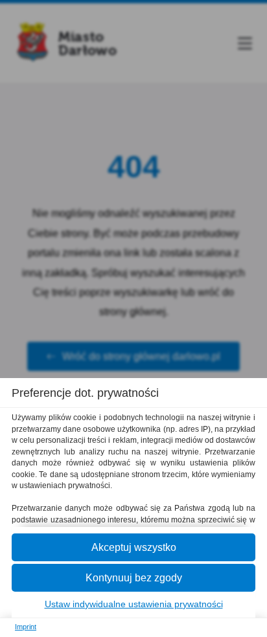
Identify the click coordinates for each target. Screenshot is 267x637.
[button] (133, 547)
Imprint (25, 627)
